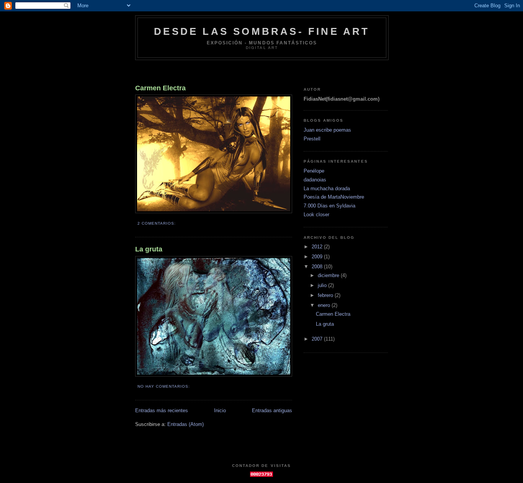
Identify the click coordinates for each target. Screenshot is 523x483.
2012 (318, 247)
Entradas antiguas (272, 410)
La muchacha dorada (327, 188)
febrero (326, 295)
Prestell (312, 139)
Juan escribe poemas (327, 130)
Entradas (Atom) (185, 424)
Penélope (314, 171)
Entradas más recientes (161, 410)
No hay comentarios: (164, 386)
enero (325, 305)
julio (323, 285)
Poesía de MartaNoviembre (334, 197)
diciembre (329, 275)
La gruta (148, 249)
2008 (318, 266)
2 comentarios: (157, 223)
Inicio (220, 410)
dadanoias (315, 180)
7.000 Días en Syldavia (329, 206)
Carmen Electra (160, 88)
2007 (318, 339)
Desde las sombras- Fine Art (261, 31)
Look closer (316, 214)
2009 (318, 256)
